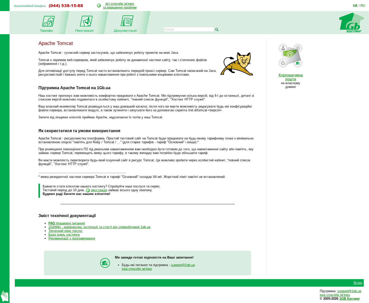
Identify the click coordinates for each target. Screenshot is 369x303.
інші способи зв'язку (137, 269)
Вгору (358, 283)
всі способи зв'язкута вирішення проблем (120, 5)
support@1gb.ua (183, 265)
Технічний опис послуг (65, 231)
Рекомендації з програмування (71, 238)
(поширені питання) (66, 223)
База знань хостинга (64, 234)
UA (355, 5)
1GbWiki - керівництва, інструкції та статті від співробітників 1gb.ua (99, 227)
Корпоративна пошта (291, 77)
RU (362, 5)
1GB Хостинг (349, 298)
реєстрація (99, 190)
